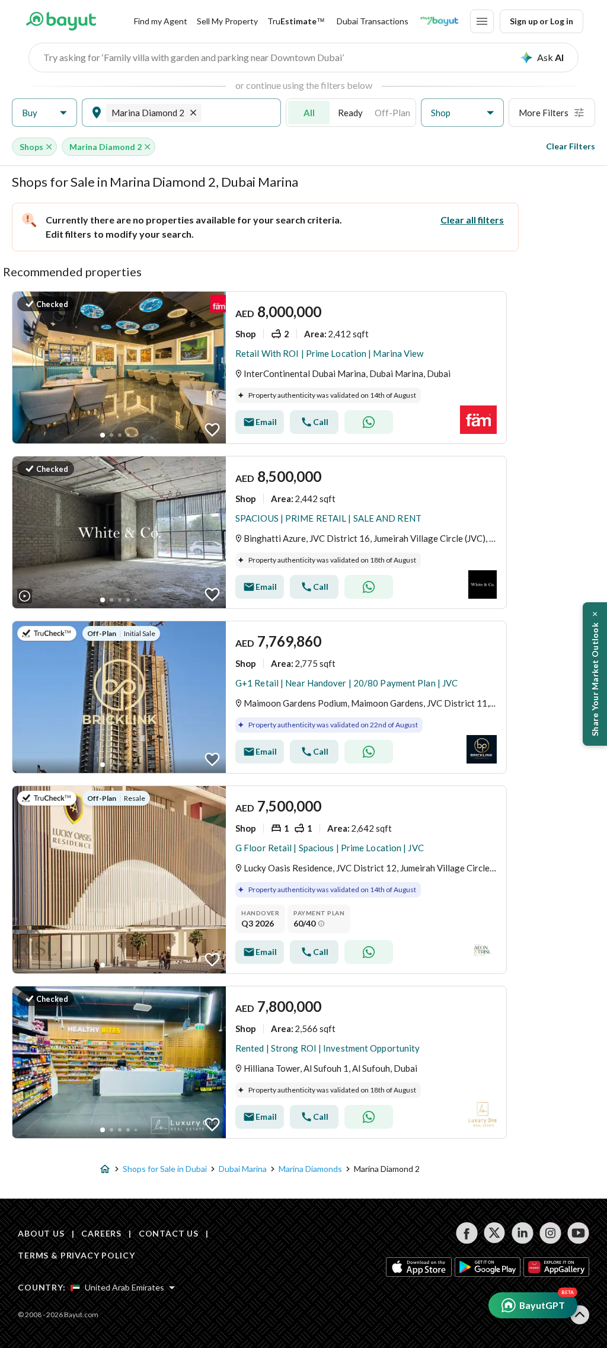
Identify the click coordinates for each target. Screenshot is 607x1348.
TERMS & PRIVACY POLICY (76, 1255)
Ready (350, 112)
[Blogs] (439, 21)
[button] (44, 113)
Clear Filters (570, 146)
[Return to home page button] (61, 21)
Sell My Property (227, 21)
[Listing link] (259, 367)
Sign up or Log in (541, 21)
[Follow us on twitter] (495, 1233)
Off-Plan (392, 112)
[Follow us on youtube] (578, 1233)
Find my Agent (160, 21)
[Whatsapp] (368, 422)
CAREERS (101, 1233)
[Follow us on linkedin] (522, 1233)
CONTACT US (169, 1233)
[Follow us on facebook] (467, 1233)
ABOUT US (41, 1233)
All (309, 112)
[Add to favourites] (212, 430)
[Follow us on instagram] (550, 1233)
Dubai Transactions (372, 21)
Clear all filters (472, 219)
